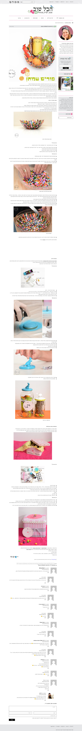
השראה (42, 18)
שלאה (44, 239)
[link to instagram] (13, 2)
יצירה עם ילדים (50, 18)
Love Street (44, 548)
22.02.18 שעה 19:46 (45, 681)
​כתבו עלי (57, 1)
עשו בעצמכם (26, 563)
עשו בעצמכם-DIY (20, 563)
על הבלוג (62, 1)
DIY (50, 563)
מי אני (67, 1)
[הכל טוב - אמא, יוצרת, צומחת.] (41, 9)
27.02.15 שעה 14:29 (42, 578)
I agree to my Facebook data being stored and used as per (45, 559)
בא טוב (19, 18)
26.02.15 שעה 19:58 (45, 587)
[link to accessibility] (18, 2)
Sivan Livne (42, 622)
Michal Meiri (42, 568)
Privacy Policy (54, 559)
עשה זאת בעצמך (33, 563)
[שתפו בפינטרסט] (13, 557)
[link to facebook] (10, 2)
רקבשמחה (43, 659)
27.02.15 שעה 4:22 (46, 605)
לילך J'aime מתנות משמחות (39, 640)
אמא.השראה (35, 18)
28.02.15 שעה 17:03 (42, 596)
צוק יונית (43, 586)
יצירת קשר (51, 1)
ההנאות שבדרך (42, 604)
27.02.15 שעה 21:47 (45, 641)
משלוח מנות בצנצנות (36, 548)
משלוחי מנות (28, 549)
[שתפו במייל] (11, 557)
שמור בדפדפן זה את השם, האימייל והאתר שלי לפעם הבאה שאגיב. (44, 718)
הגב (48, 572)
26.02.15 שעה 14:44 (45, 569)
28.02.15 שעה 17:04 (42, 632)
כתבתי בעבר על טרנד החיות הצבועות (50, 261)
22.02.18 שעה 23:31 (42, 694)
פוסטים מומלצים (68, 22)
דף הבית (71, 1)
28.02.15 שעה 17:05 (42, 614)
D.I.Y (53, 563)
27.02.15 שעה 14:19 (45, 623)
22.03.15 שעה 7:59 (46, 672)
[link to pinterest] (15, 2)
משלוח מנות (39, 563)
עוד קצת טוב (26, 18)
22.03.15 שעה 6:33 (45, 660)
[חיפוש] (21, 2)
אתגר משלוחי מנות (45, 563)
